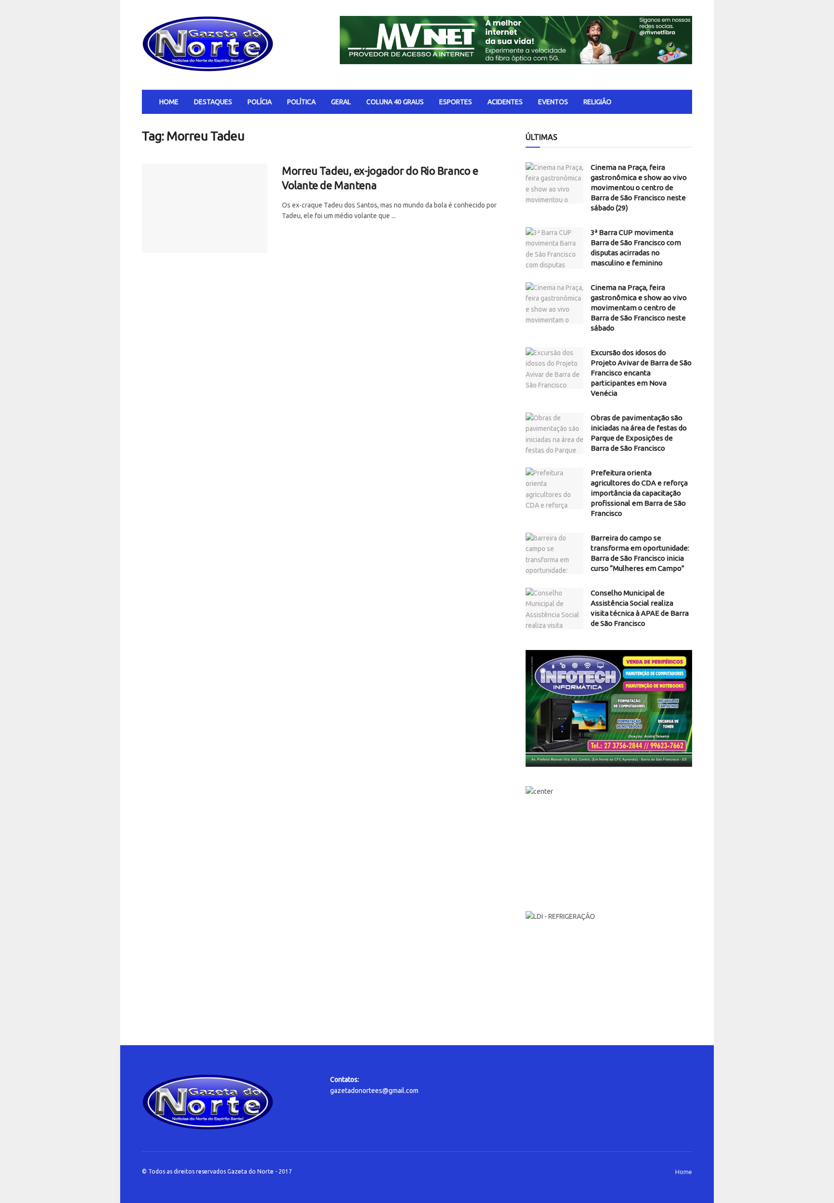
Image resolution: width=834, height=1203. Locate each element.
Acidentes (505, 102)
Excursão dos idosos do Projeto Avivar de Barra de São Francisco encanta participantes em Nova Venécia (641, 372)
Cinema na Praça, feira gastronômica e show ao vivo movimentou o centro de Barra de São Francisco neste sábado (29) (639, 187)
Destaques (213, 102)
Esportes (455, 102)
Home (169, 102)
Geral (341, 102)
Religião (598, 102)
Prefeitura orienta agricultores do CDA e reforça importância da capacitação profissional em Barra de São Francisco (639, 493)
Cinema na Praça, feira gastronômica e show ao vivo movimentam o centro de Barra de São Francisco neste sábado (639, 307)
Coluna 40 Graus (395, 102)
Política (301, 102)
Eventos (553, 102)
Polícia (260, 102)
